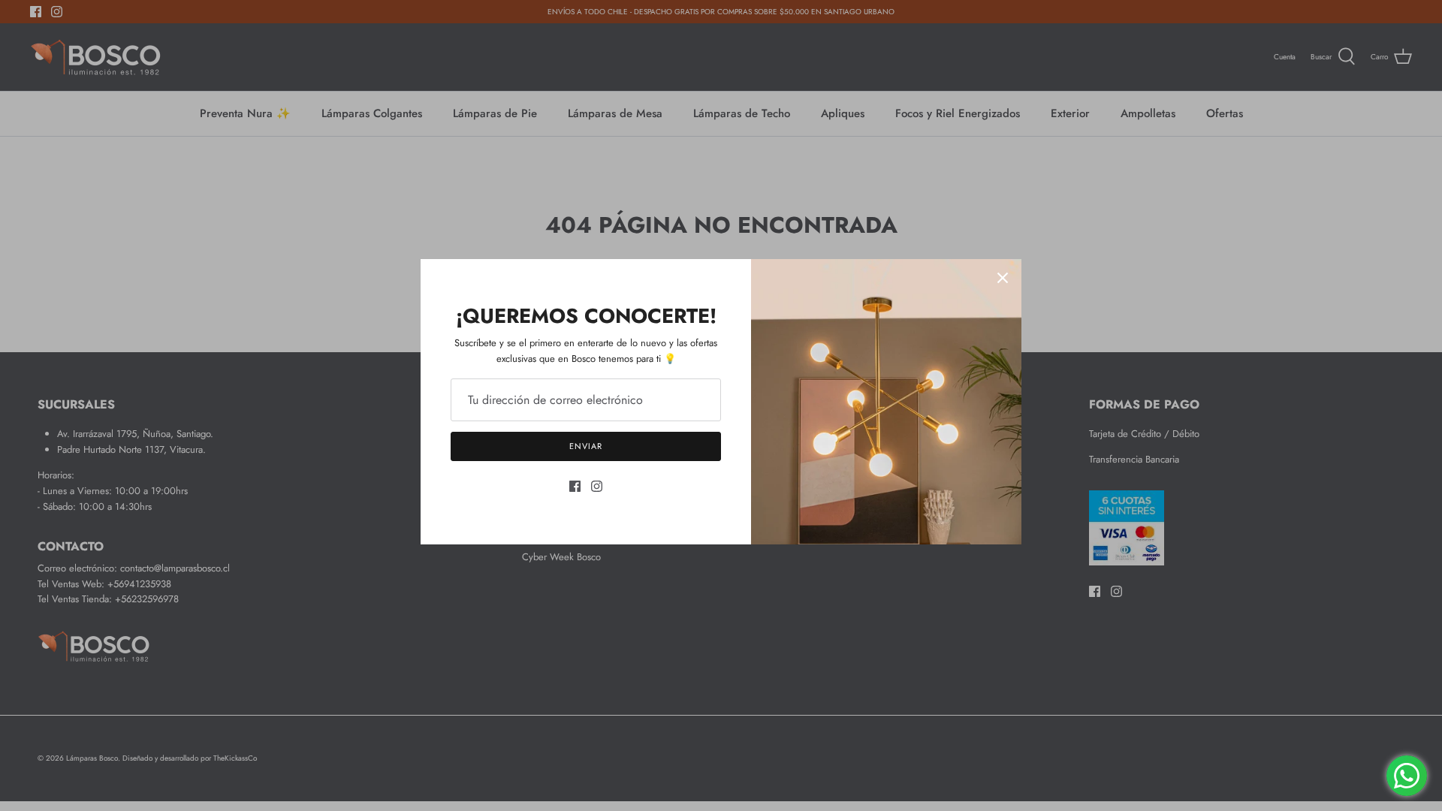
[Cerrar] (1002, 277)
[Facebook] (575, 486)
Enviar (585, 446)
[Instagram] (596, 486)
